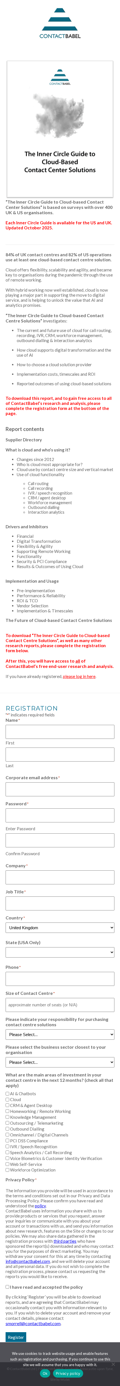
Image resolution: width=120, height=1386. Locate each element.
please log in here (79, 676)
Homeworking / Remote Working (40, 1111)
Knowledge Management (33, 1117)
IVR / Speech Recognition (33, 1146)
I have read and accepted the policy (46, 1287)
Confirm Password (23, 853)
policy (40, 1205)
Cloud (15, 1099)
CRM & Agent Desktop (31, 1105)
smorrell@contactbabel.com (33, 1323)
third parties (65, 1241)
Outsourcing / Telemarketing (36, 1123)
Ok (45, 1373)
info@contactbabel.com (28, 1261)
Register (16, 1337)
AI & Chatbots (23, 1093)
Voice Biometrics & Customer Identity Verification (56, 1158)
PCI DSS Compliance (29, 1140)
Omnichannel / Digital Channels (39, 1134)
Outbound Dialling (27, 1128)
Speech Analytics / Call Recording (41, 1152)
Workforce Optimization (33, 1169)
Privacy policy (68, 1373)
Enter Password (20, 828)
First (10, 742)
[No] (113, 1364)
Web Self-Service (26, 1164)
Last (10, 765)
